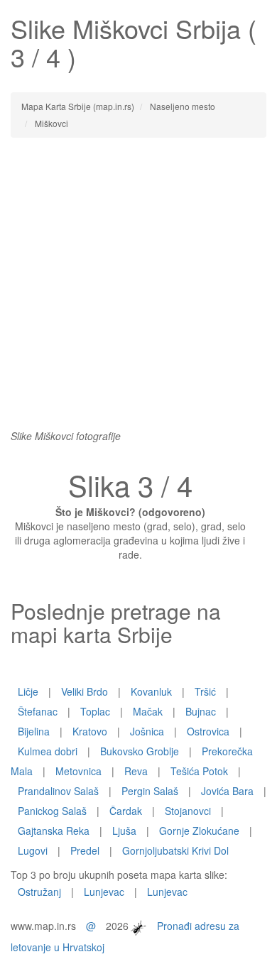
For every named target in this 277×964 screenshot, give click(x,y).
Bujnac (200, 711)
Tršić (205, 691)
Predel (84, 850)
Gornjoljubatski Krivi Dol (175, 850)
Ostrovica (208, 731)
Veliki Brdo (84, 691)
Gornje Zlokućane (199, 830)
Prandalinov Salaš (58, 791)
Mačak (148, 711)
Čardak (125, 811)
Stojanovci (188, 811)
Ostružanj (39, 891)
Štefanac (38, 711)
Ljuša (124, 830)
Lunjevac (104, 891)
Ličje (28, 691)
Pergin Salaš (149, 791)
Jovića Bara (227, 791)
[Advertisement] (138, 290)
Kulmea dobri (47, 751)
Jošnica (147, 731)
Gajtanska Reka (53, 830)
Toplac (95, 711)
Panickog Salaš (52, 811)
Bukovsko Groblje (139, 751)
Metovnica (78, 771)
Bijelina (34, 731)
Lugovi (33, 850)
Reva (136, 771)
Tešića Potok (199, 771)
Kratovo (89, 731)
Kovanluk (151, 691)
